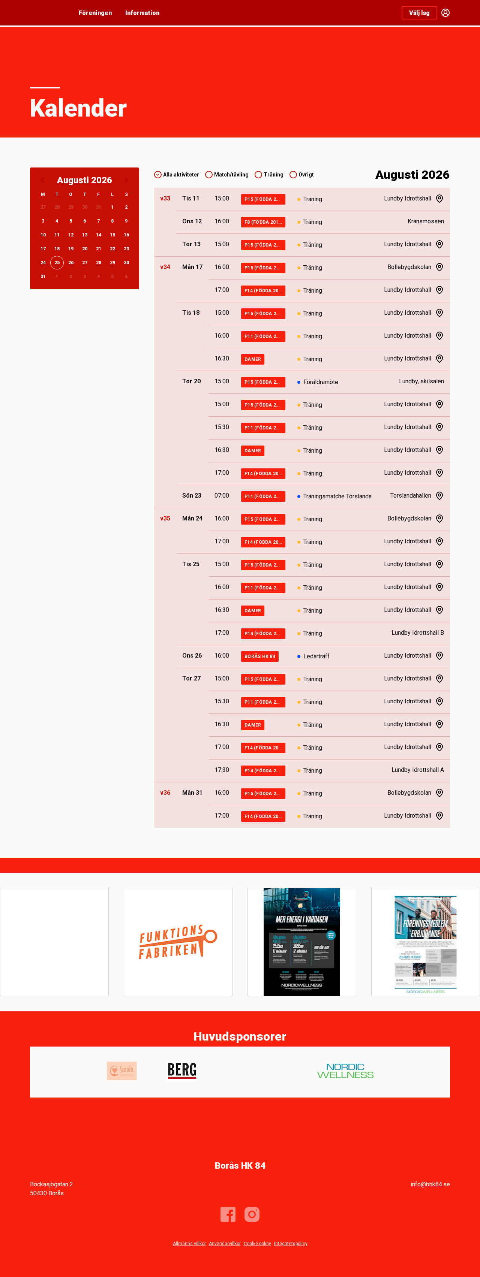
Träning (274, 175)
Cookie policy (257, 1243)
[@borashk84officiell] (252, 1214)
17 (43, 248)
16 (126, 235)
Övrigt (306, 175)
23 (126, 248)
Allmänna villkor (189, 1243)
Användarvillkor (225, 1243)
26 (71, 262)
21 (98, 248)
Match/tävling (231, 175)
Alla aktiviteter (181, 175)
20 (84, 248)
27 (43, 207)
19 (71, 248)
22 (112, 248)
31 (98, 207)
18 (57, 248)
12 (71, 235)
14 (98, 235)
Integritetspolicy (291, 1243)
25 (57, 262)
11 (57, 235)
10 (43, 235)
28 (57, 207)
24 (43, 262)
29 (71, 207)
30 (84, 207)
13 (84, 235)
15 (112, 235)
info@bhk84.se (430, 1184)
